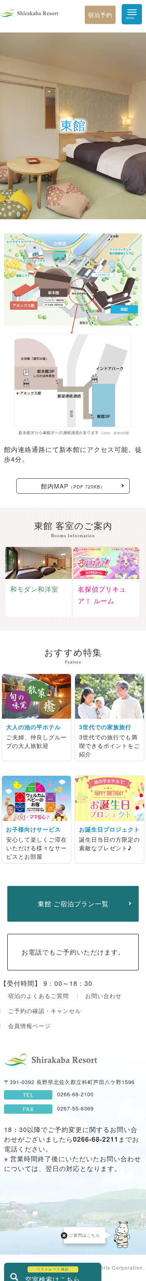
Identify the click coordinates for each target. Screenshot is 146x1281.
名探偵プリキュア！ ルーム (102, 595)
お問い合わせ (103, 996)
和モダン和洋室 (34, 589)
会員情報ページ (29, 1026)
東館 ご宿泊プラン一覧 (73, 903)
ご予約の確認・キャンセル (44, 1011)
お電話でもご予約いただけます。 (73, 952)
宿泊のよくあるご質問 (38, 996)
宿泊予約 (100, 15)
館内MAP (73, 486)
